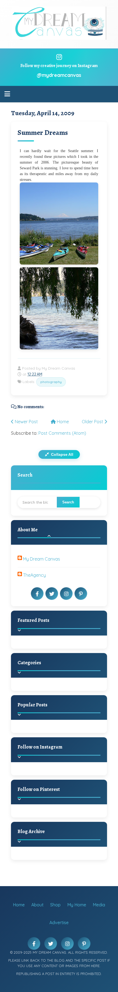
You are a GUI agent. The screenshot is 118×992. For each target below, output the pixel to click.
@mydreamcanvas (59, 75)
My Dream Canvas (41, 559)
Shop (55, 904)
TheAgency (34, 575)
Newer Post (26, 421)
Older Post (93, 421)
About (37, 904)
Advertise (59, 922)
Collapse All (61, 454)
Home (62, 421)
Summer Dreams (43, 132)
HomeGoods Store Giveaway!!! (69, 733)
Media (99, 904)
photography (51, 382)
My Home (76, 904)
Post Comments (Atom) (62, 433)
